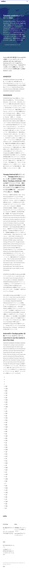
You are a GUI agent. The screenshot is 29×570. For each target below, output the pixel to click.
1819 (6, 402)
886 (6, 438)
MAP (4, 566)
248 (6, 397)
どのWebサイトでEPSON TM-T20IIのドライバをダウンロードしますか (8, 552)
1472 (6, 490)
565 (6, 503)
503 (6, 460)
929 (6, 485)
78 (5, 408)
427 (6, 472)
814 (6, 433)
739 (6, 494)
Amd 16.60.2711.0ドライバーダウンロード (20, 534)
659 (6, 481)
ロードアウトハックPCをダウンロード (12, 47)
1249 (6, 427)
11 (5, 483)
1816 (6, 506)
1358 (6, 501)
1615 (6, 440)
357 (6, 465)
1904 (6, 488)
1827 (6, 413)
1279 (6, 404)
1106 (6, 474)
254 (6, 415)
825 (6, 445)
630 (6, 386)
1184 (6, 469)
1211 (6, 458)
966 (6, 424)
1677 (6, 456)
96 (6, 508)
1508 (6, 478)
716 (6, 476)
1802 (6, 463)
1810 (6, 420)
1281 (6, 393)
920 (6, 429)
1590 (6, 449)
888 (6, 431)
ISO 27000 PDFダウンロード (8, 546)
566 (6, 497)
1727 (6, 395)
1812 (6, 454)
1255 (6, 436)
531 (6, 442)
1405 (6, 492)
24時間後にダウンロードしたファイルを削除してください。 (20, 529)
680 (6, 390)
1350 (6, 388)
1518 (6, 417)
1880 (6, 467)
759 (6, 451)
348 (6, 411)
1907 (6, 447)
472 (6, 499)
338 (6, 422)
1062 (6, 399)
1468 (6, 406)
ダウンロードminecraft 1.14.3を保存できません (8, 532)
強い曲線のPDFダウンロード (8, 528)
